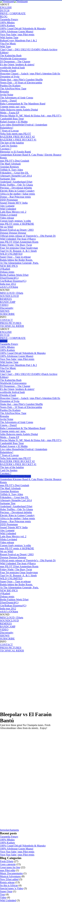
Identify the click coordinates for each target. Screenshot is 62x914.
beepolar (4, 830)
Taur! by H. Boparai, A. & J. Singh (18, 250)
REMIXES (6, 299)
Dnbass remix (7, 271)
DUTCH (4, 10)
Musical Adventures (10, 876)
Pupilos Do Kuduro (10, 85)
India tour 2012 (8, 284)
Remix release (7, 882)
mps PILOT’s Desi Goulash (14, 160)
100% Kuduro (7, 25)
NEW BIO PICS (9, 265)
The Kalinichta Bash (10, 55)
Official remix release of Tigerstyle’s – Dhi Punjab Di (28, 235)
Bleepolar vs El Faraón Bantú (15, 151)
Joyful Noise (6, 94)
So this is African (9, 885)
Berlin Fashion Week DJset (14, 274)
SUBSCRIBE (7, 314)
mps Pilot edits (7, 870)
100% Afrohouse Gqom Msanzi (16, 31)
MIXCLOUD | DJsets (11, 293)
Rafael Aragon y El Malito (14, 121)
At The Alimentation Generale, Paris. (19, 262)
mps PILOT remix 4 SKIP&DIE (17, 223)
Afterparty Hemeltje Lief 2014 (16, 175)
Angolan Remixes (9, 166)
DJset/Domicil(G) (9, 278)
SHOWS (4, 311)
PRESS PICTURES (10, 323)
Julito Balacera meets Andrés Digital (19, 109)
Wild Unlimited (8, 208)
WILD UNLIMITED (11, 253)
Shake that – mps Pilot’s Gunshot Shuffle (21, 79)
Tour (2, 894)
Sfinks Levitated (8, 214)
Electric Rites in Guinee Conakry (17, 190)
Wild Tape (5, 46)
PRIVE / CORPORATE (13, 13)
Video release (7, 217)
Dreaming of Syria (9, 76)
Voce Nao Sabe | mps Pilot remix (17, 34)
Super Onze (6, 891)
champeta (14, 830)
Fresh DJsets (6, 861)
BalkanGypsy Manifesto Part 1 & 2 (18, 40)
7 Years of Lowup (9, 130)
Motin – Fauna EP (9, 112)
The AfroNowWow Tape (13, 88)
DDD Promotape (9, 199)
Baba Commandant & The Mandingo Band (22, 103)
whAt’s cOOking (9, 287)
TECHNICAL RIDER (12, 326)
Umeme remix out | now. (13, 106)
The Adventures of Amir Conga (16, 97)
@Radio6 (5, 268)
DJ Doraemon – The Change (15, 61)
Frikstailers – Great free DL (14, 172)
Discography (6, 308)
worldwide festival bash (12, 67)
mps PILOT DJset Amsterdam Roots (19, 241)
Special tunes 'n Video (11, 888)
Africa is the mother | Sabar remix (17, 193)
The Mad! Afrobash (10, 163)
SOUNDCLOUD (9, 296)
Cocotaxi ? (5, 148)
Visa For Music (8, 43)
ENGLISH (6, 7)
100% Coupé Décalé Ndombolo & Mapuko (23, 28)
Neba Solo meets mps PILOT (15, 133)
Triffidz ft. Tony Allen (11, 169)
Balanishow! (6, 127)
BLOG (3, 16)
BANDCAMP (7, 302)
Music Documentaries (11, 873)
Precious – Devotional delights (16, 187)
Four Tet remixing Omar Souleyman (19, 247)
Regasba (4, 91)
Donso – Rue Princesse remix (15, 196)
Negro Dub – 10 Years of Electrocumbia (21, 82)
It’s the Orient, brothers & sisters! (17, 64)
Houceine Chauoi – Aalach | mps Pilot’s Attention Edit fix (30, 73)
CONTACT (6, 320)
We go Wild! (6, 226)
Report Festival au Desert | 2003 (17, 229)
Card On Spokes (8, 145)
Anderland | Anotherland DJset (16, 181)
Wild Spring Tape (9, 37)
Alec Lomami (7, 205)
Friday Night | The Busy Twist (16, 244)
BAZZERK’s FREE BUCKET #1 (18, 139)
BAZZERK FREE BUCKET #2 (17, 136)
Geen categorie (8, 864)
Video (3, 897)
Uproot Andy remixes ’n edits (15, 220)
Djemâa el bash (8, 70)
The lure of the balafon (12, 142)
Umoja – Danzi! (8, 100)
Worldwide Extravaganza (13, 58)
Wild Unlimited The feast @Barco (18, 238)
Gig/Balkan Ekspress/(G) (13, 281)
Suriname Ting (7, 178)
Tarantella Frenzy (9, 19)
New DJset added (9, 879)
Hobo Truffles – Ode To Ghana (16, 184)
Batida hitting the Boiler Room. (16, 259)
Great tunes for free (10, 867)
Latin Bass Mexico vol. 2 (13, 211)
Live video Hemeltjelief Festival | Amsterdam (23, 124)
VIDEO (4, 305)
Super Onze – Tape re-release (15, 256)
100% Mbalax (7, 22)
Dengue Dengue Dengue (13, 232)
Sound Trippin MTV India (14, 202)
